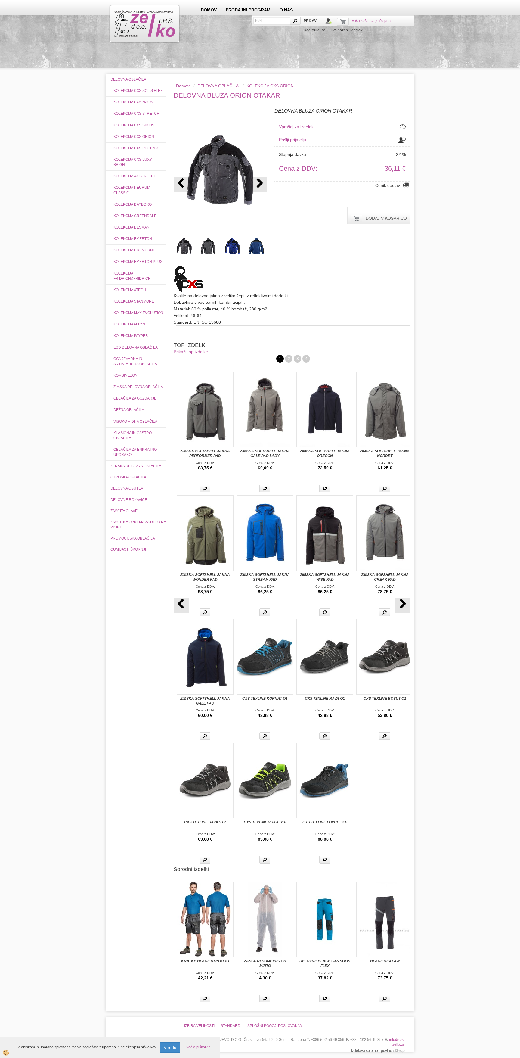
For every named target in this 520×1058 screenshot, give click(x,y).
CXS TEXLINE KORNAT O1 (265, 698)
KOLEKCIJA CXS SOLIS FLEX (138, 91)
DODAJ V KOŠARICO (386, 218)
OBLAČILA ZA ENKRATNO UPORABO (135, 452)
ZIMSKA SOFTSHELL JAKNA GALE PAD (205, 700)
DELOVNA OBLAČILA (218, 85)
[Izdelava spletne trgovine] (399, 1051)
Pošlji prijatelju (292, 139)
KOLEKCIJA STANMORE (133, 301)
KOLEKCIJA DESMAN (131, 227)
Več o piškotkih (198, 1047)
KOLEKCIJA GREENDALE (134, 216)
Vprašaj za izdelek (296, 126)
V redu (170, 1047)
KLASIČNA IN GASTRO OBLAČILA (132, 435)
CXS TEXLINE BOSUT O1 (385, 698)
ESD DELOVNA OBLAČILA (135, 347)
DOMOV (209, 10)
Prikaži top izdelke (191, 351)
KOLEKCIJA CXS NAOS (133, 102)
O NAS (286, 10)
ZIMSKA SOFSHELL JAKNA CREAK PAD (385, 577)
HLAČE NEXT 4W (385, 961)
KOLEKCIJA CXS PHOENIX (136, 148)
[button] (259, 184)
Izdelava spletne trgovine (371, 1051)
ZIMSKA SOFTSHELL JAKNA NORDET (385, 453)
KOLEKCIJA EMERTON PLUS (137, 262)
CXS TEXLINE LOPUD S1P (324, 822)
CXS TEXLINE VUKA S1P (265, 822)
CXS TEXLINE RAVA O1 (325, 698)
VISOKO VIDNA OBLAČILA (135, 421)
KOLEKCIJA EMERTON (132, 239)
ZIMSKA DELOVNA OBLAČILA (138, 387)
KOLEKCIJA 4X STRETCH (134, 176)
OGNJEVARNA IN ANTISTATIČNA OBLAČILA (135, 361)
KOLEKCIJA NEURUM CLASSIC (131, 190)
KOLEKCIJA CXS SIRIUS (133, 125)
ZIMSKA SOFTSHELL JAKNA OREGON (325, 453)
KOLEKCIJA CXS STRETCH (136, 113)
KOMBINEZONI (125, 375)
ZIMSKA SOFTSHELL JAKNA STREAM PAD (265, 577)
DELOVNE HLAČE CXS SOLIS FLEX (324, 963)
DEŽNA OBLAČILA (128, 410)
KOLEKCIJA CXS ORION (133, 137)
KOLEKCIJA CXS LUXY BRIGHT (132, 162)
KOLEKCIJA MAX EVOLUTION (138, 313)
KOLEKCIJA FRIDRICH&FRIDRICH (132, 276)
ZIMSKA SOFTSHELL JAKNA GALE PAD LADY (265, 453)
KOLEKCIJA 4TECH (129, 290)
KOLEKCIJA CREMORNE (134, 250)
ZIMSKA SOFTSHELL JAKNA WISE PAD (325, 577)
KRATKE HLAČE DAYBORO (205, 961)
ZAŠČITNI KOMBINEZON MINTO (265, 963)
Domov (183, 85)
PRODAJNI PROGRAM (248, 10)
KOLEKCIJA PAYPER (130, 336)
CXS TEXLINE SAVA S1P (205, 822)
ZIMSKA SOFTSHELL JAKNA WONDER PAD (205, 577)
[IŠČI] (295, 21)
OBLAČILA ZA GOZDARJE (134, 398)
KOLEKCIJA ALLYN (129, 324)
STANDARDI (231, 1026)
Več (205, 488)
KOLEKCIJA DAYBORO (132, 204)
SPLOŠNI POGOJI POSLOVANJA (274, 1026)
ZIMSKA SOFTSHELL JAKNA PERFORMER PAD (205, 453)
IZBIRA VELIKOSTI (199, 1026)
